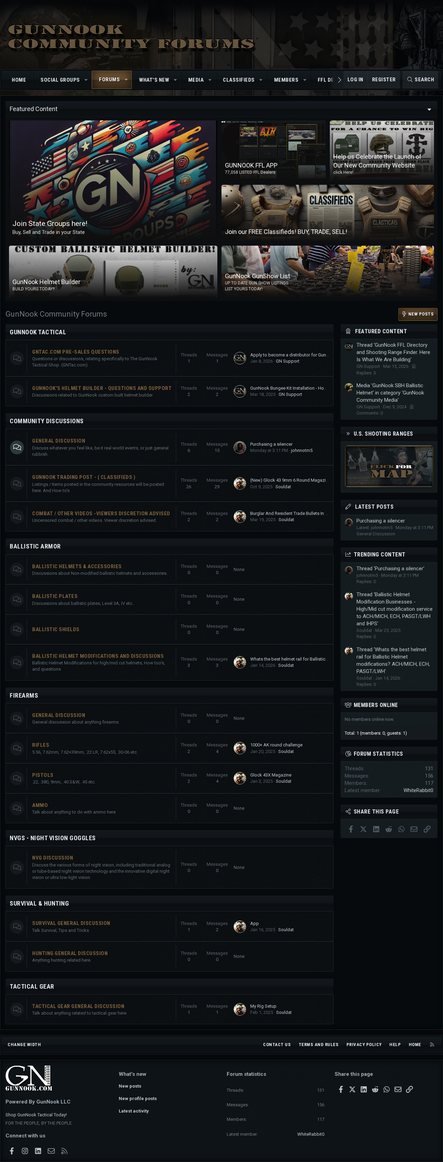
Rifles (40, 745)
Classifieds (239, 80)
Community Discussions (47, 421)
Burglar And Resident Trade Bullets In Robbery (296, 513)
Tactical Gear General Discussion (78, 1006)
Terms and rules (319, 1044)
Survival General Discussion (71, 923)
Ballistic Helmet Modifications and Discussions (98, 656)
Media (196, 80)
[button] (86, 80)
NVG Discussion (52, 858)
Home (19, 80)
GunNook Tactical (38, 332)
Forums (109, 79)
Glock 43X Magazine (270, 775)
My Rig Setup (263, 1006)
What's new (154, 80)
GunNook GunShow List (257, 276)
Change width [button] (24, 1044)
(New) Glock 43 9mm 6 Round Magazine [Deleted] (299, 480)
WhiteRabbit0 (418, 790)
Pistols (43, 775)
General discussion (58, 715)
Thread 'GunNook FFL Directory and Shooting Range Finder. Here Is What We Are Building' (393, 352)
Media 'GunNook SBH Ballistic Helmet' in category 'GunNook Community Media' (390, 392)
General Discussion (58, 441)
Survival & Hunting (39, 903)
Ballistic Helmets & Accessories (77, 566)
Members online (376, 705)
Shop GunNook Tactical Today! (36, 1114)
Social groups (60, 80)
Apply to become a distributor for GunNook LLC (298, 354)
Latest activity (134, 1111)
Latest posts (374, 506)
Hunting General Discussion (70, 953)
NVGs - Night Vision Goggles (53, 838)
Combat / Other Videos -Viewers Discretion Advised (101, 513)
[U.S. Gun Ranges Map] (389, 485)
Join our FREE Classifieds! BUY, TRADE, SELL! (286, 231)
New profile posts (138, 1098)
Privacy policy (364, 1044)
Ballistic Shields (56, 629)
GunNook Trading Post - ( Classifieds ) (83, 477)
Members (286, 80)
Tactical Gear (32, 986)
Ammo (40, 805)
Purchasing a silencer (271, 444)
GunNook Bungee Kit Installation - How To (291, 388)
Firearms (24, 695)
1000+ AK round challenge (276, 744)
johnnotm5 (302, 450)
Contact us (277, 1044)
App (254, 923)
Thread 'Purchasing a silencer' (390, 568)
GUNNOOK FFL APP (251, 165)
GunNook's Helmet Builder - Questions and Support (102, 388)
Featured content (381, 331)
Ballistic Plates (55, 596)
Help (395, 1044)
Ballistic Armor (35, 546)
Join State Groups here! (49, 223)
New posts (130, 1086)
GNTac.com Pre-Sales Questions (75, 352)
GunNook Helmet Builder (46, 281)
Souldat (283, 486)
